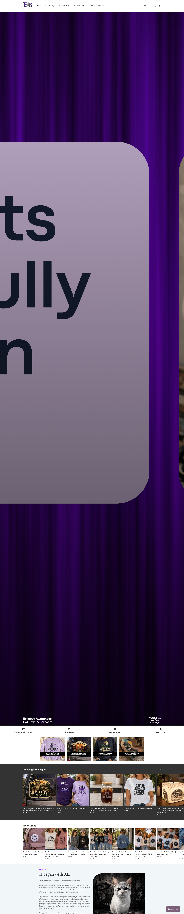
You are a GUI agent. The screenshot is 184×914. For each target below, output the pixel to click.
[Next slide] (159, 794)
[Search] (151, 6)
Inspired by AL (160, 732)
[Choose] (53, 803)
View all (158, 770)
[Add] (120, 803)
